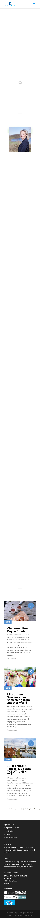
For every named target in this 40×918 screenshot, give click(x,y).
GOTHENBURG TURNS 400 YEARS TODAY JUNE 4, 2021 (19, 770)
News (8, 622)
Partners (8, 834)
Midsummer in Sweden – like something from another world (18, 698)
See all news (19, 809)
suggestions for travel (20, 236)
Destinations (11, 365)
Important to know (12, 828)
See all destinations (19, 534)
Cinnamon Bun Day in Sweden (17, 629)
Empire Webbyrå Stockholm (24, 913)
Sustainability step (12, 838)
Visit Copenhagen (19, 488)
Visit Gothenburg (19, 372)
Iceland (12, 432)
